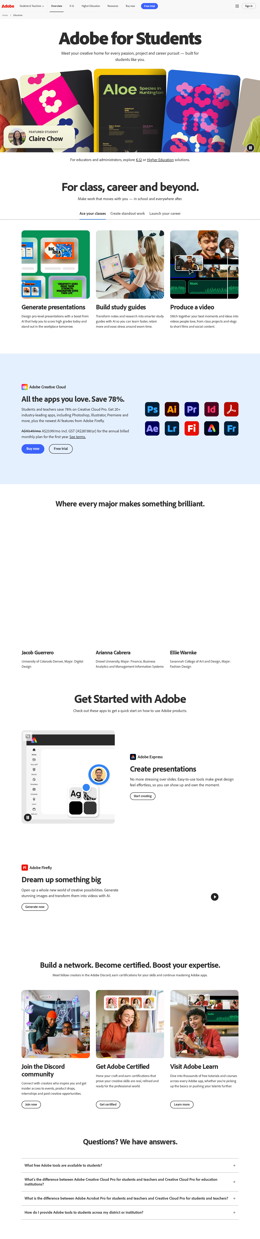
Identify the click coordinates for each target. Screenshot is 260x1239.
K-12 (72, 6)
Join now (31, 1112)
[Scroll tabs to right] (257, 214)
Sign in (249, 6)
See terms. (77, 436)
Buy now (32, 448)
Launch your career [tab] (165, 213)
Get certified (108, 1112)
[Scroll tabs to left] (3, 214)
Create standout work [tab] (127, 213)
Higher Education (91, 6)
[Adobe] (8, 6)
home (5, 15)
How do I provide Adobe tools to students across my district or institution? (84, 1220)
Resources (113, 6)
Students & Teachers (30, 6)
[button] (237, 6)
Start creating (143, 796)
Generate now (35, 911)
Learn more (182, 1112)
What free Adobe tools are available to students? (63, 1173)
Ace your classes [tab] (93, 213)
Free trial (61, 448)
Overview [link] (56, 6)
